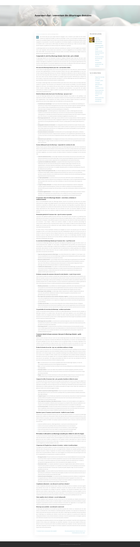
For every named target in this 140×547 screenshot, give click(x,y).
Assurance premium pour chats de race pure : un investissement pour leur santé (75, 531)
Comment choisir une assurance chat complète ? (47, 531)
